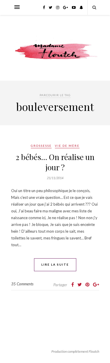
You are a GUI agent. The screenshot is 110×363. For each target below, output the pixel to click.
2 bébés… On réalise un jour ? (55, 162)
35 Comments (22, 284)
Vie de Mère (67, 145)
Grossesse (41, 145)
